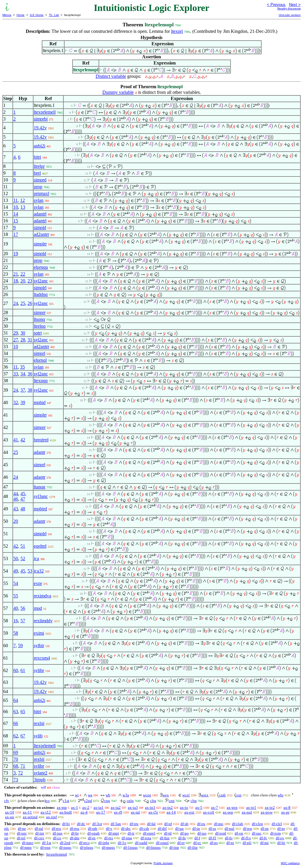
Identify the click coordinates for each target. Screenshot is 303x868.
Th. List (54, 15)
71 (22, 766)
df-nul (229, 828)
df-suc (257, 833)
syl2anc (41, 280)
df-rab (92, 828)
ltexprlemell (45, 112)
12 (22, 200)
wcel (186, 795)
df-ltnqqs (153, 847)
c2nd (88, 800)
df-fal (151, 824)
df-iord (220, 833)
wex (165, 795)
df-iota (146, 838)
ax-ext (189, 812)
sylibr (39, 670)
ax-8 (287, 807)
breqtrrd (41, 439)
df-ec (197, 842)
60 (15, 670)
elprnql (40, 360)
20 (22, 280)
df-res (108, 838)
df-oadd (141, 842)
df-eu (201, 824)
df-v (109, 828)
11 (15, 200)
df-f (197, 838)
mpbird (40, 508)
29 (15, 332)
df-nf (168, 824)
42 (22, 439)
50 (15, 558)
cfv (6, 800)
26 (30, 303)
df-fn (182, 838)
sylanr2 (40, 772)
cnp (172, 800)
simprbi (41, 118)
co (48, 800)
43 (15, 508)
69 (15, 752)
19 (15, 253)
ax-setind (30, 817)
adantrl (40, 213)
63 (15, 711)
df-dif (162, 828)
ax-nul (247, 812)
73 (15, 779)
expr (38, 583)
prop (38, 186)
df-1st (46, 842)
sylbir (39, 645)
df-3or (97, 824)
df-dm (74, 838)
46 (15, 498)
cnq (107, 800)
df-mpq (26, 847)
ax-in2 (167, 807)
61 (22, 670)
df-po (184, 833)
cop (238, 795)
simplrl (40, 287)
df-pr (281, 828)
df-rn (92, 838)
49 (15, 570)
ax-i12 (46, 812)
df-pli (247, 842)
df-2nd (65, 842)
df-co (57, 838)
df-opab (93, 833)
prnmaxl (41, 193)
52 (22, 558)
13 (22, 207)
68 (15, 766)
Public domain (163, 863)
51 (22, 546)
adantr (39, 452)
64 (15, 700)
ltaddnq (41, 294)
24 (15, 303)
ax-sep (228, 812)
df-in (196, 828)
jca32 (39, 570)
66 (15, 723)
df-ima (127, 838)
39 (22, 402)
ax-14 (171, 812)
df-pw (247, 828)
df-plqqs (86, 847)
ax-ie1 (251, 807)
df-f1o (246, 838)
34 (22, 373)
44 (15, 493)
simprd (40, 179)
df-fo (229, 838)
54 (15, 583)
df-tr (131, 833)
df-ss (212, 828)
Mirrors (6, 15)
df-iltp (193, 847)
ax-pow (267, 812)
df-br (75, 833)
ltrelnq (40, 326)
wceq (147, 795)
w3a (126, 795)
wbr (280, 795)
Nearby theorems (289, 8)
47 (22, 498)
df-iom (275, 833)
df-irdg (103, 842)
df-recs (84, 842)
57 (22, 620)
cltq (153, 800)
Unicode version (290, 15)
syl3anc (41, 496)
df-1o (122, 842)
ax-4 (84, 812)
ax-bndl (65, 812)
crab (222, 795)
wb (108, 795)
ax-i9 (118, 812)
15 (15, 220)
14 (15, 213)
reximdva (42, 595)
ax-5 (198, 807)
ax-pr (285, 812)
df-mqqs (108, 847)
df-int (39, 833)
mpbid (40, 402)
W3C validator (290, 863)
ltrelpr (39, 166)
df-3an (116, 824)
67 (22, 735)
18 (15, 280)
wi (77, 795)
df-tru (134, 824)
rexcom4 (42, 657)
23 (30, 280)
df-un (179, 828)
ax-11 (27, 812)
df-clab (237, 824)
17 (15, 234)
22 (22, 274)
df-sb (184, 824)
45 (22, 493)
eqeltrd (40, 546)
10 (15, 207)
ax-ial (135, 812)
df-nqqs (65, 847)
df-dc (81, 824)
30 (22, 332)
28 (22, 339)
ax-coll (208, 812)
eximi (39, 633)
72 (20, 772)
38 (30, 390)
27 (15, 339)
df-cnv (39, 838)
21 (15, 274)
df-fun (165, 838)
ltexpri (177, 31)
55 (15, 595)
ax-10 (9, 812)
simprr (40, 312)
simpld (40, 227)
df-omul (162, 842)
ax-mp (62, 807)
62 (15, 735)
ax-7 (214, 807)
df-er (181, 842)
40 (15, 608)
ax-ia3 (133, 807)
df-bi (66, 824)
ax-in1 (150, 807)
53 (30, 570)
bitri (37, 157)
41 (15, 439)
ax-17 (100, 812)
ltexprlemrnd (56, 854)
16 (15, 620)
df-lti (281, 842)
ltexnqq (41, 380)
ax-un (9, 817)
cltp (194, 800)
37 (22, 390)
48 (22, 508)
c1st (66, 800)
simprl (39, 353)
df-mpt (113, 833)
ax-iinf (51, 817)
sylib (38, 735)
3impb (40, 779)
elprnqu (41, 267)
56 (22, 608)
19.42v (40, 127)
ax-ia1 (99, 807)
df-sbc (126, 828)
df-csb (144, 828)
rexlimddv (43, 620)
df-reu (74, 828)
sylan (38, 200)
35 (22, 366)
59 (20, 645)
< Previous (276, 4)
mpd (38, 608)
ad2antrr (41, 234)
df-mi (264, 842)
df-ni (230, 842)
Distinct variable (111, 76)
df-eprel (149, 833)
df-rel (21, 838)
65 (22, 711)
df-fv (263, 838)
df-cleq (257, 824)
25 (22, 303)
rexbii (39, 723)
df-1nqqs (130, 847)
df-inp (174, 847)
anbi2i (39, 145)
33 (15, 373)
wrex (205, 795)
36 (30, 373)
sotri (38, 332)
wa (90, 795)
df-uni (22, 833)
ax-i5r (153, 812)
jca (36, 558)
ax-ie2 (270, 807)
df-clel (277, 824)
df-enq (45, 847)
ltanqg (39, 486)
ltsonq (39, 319)
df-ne (22, 828)
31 (30, 339)
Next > (295, 4)
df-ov (280, 838)
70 (15, 759)
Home (21, 15)
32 (15, 402)
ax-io (184, 807)
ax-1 (74, 807)
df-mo (218, 824)
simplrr (40, 243)
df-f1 (212, 838)
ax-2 (85, 807)
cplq (130, 800)
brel (37, 173)
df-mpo (27, 842)
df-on (239, 833)
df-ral (39, 828)
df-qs (214, 842)
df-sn (265, 828)
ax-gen (232, 807)
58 (15, 633)
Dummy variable (118, 92)
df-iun (57, 833)
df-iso (202, 833)
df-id (168, 833)
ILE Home (36, 15)
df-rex (56, 828)
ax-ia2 (116, 807)
